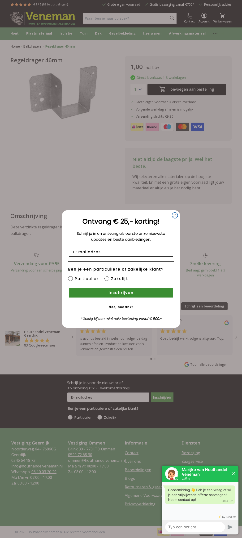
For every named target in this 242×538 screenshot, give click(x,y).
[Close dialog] (175, 215)
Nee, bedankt (121, 307)
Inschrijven (121, 292)
